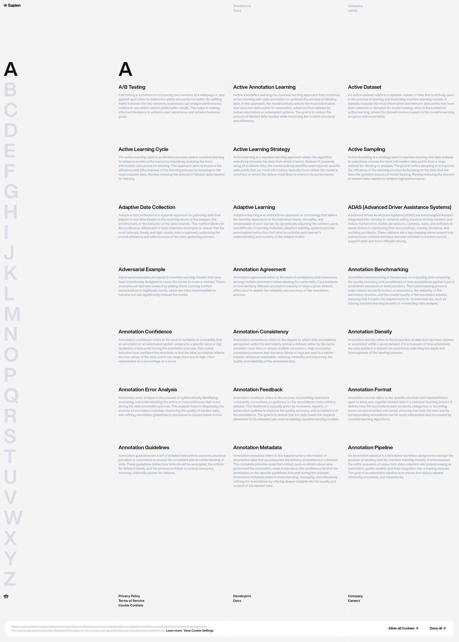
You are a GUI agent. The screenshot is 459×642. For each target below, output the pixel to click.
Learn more (174, 630)
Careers (354, 601)
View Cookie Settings (199, 630)
